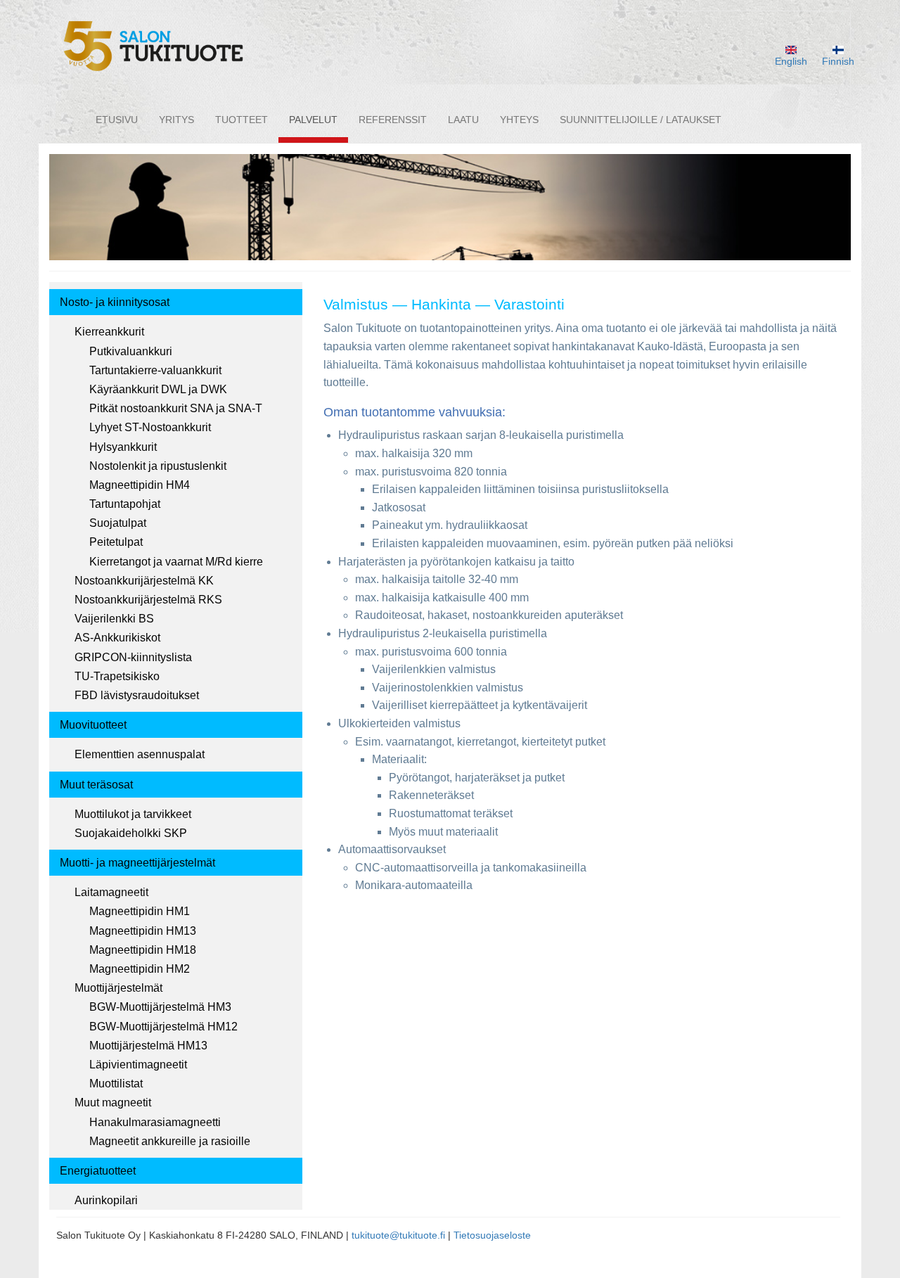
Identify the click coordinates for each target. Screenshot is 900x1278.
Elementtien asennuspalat (140, 754)
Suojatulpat (117, 523)
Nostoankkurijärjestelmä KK (144, 581)
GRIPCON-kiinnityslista (133, 657)
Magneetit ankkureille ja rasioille (169, 1141)
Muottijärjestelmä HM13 (148, 1046)
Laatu (463, 119)
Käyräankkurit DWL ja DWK (158, 389)
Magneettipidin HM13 (142, 931)
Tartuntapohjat (124, 504)
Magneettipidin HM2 (139, 969)
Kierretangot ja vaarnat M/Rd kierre (176, 562)
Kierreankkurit (109, 332)
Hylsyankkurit (123, 447)
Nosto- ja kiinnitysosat (114, 302)
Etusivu (117, 119)
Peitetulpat (116, 542)
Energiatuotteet (98, 1171)
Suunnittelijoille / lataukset (640, 119)
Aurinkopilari (106, 1200)
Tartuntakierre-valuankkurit (155, 370)
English (791, 61)
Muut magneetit (113, 1102)
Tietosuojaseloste (492, 1235)
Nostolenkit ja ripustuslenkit (157, 466)
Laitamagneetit (111, 892)
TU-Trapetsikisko (117, 676)
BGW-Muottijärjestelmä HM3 (160, 1007)
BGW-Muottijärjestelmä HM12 (163, 1027)
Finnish (838, 61)
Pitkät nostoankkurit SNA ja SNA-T (175, 408)
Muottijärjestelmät (118, 988)
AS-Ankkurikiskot (117, 638)
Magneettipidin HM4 (139, 485)
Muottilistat (116, 1084)
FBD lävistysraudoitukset (137, 695)
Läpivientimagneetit (138, 1065)
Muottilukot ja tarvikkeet (133, 814)
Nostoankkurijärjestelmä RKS (148, 600)
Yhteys (519, 119)
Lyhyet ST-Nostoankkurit (150, 427)
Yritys (176, 119)
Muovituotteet (93, 725)
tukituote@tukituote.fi (398, 1235)
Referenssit (393, 119)
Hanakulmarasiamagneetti (155, 1122)
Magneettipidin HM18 (142, 950)
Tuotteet (241, 119)
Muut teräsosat (96, 785)
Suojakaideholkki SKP (131, 833)
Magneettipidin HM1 (139, 911)
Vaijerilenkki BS (114, 619)
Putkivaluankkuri (130, 351)
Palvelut (313, 119)
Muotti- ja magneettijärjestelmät (137, 863)
